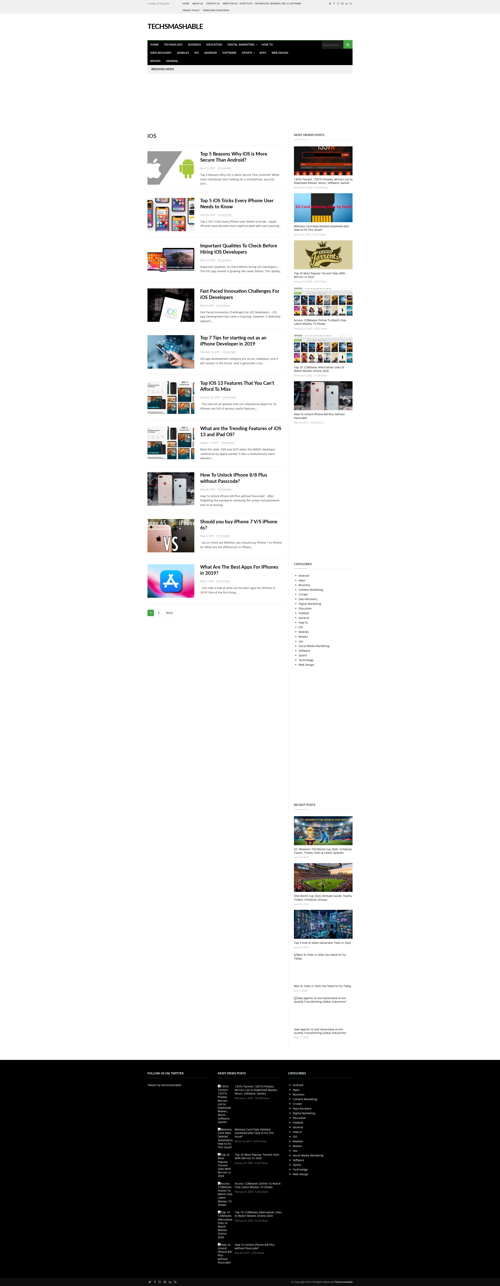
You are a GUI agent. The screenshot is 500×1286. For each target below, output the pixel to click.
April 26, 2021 (207, 215)
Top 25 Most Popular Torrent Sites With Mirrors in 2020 (319, 275)
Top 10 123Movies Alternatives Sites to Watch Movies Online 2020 (319, 369)
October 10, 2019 (210, 397)
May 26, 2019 (207, 489)
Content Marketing (311, 590)
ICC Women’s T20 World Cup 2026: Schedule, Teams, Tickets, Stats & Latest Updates (323, 851)
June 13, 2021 (207, 168)
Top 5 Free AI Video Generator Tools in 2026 (322, 943)
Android (210, 53)
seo (301, 641)
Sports (247, 53)
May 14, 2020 (207, 260)
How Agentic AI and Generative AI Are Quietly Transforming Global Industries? (320, 1031)
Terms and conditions (216, 10)
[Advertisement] (117, 106)
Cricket (303, 594)
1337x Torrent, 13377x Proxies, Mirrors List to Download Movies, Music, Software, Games (323, 181)
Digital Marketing (241, 44)
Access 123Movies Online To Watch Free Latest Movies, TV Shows (320, 322)
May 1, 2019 (207, 581)
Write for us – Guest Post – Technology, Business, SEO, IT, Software (262, 3)
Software (229, 53)
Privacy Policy (191, 10)
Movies (155, 61)
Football (304, 613)
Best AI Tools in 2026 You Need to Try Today (322, 986)
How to (267, 44)
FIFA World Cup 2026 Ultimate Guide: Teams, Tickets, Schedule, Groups (323, 897)
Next (169, 613)
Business (194, 44)
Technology (173, 44)
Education (214, 44)
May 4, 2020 (207, 305)
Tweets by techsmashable (164, 1085)
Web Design (280, 53)
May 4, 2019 (207, 536)
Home (186, 3)
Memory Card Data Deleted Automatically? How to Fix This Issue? (321, 228)
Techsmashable (344, 1282)
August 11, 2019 (209, 442)
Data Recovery (160, 53)
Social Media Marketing (314, 646)
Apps (262, 53)
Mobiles (183, 53)
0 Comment (224, 168)
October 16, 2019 (210, 352)
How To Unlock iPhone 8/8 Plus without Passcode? (319, 416)
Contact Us (213, 3)
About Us (197, 3)
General (172, 61)
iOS (196, 53)
